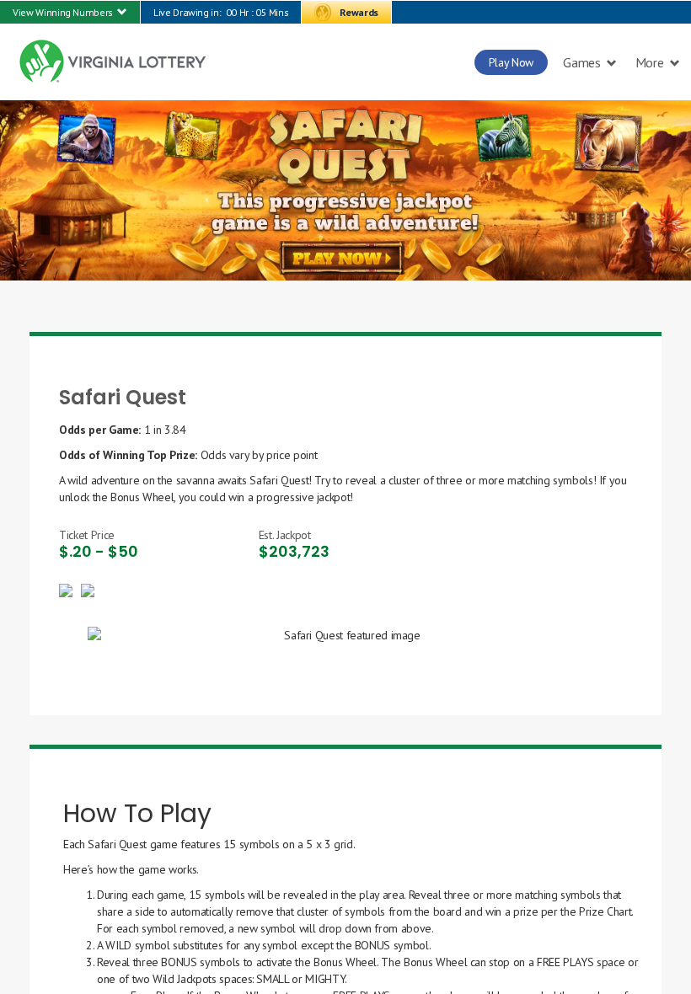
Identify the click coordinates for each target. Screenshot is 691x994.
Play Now (511, 62)
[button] (70, 12)
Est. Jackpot (285, 534)
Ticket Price (87, 534)
